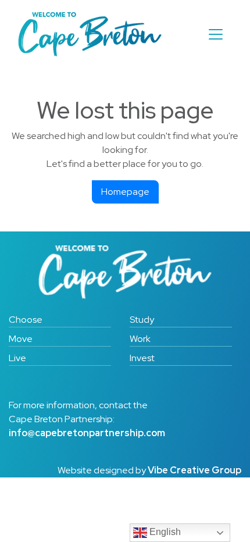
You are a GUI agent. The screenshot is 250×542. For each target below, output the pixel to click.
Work (140, 339)
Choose (25, 319)
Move (21, 339)
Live (17, 358)
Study (142, 319)
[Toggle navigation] (215, 34)
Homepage (125, 192)
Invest (142, 358)
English (164, 532)
